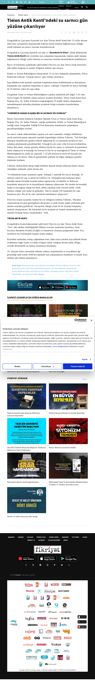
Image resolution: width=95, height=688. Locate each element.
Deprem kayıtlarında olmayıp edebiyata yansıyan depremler (24, 420)
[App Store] (44, 293)
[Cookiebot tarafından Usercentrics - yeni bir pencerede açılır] (76, 320)
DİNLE (77, 7)
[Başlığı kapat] (91, 320)
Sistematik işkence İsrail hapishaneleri (23, 488)
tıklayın (43, 280)
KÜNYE (65, 549)
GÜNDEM (21, 546)
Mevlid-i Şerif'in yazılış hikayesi (23, 377)
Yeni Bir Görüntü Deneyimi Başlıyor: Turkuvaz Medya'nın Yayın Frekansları (26, 455)
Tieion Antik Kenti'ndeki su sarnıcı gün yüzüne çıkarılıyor (56, 15)
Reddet (17, 366)
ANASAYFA (11, 546)
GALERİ (51, 7)
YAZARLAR (40, 7)
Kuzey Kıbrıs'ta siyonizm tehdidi (62, 453)
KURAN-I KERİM (54, 546)
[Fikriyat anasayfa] (25, 292)
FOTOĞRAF (75, 546)
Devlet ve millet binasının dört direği (22, 525)
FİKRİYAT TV (63, 7)
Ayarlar (85, 359)
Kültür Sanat (23, 15)
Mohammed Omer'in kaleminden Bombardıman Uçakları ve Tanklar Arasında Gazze (67, 491)
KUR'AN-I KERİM (28, 7)
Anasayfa (11, 15)
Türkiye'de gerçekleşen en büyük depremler (67, 419)
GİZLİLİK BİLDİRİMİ (54, 549)
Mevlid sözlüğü (57, 377)
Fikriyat (17, 584)
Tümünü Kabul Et (78, 366)
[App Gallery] (71, 293)
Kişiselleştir (46, 366)
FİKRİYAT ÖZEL (71, 7)
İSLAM (34, 7)
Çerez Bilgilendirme (61, 346)
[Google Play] (57, 293)
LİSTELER (56, 7)
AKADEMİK (46, 7)
